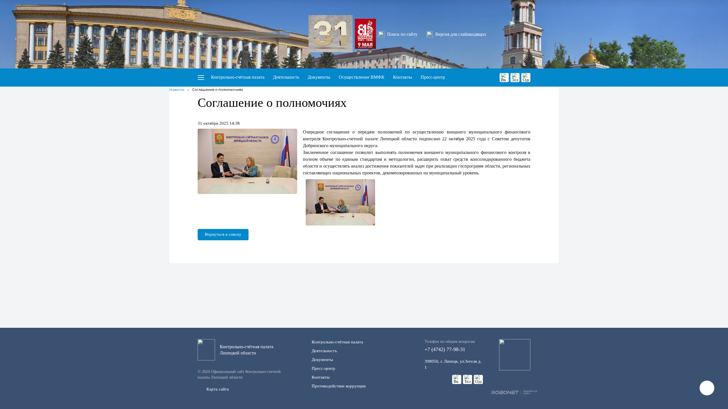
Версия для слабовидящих (460, 34)
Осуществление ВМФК (361, 77)
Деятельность (286, 77)
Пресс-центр (433, 77)
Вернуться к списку (223, 234)
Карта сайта (217, 389)
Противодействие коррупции (339, 386)
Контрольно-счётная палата (237, 77)
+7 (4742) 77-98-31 (450, 345)
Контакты (402, 77)
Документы (319, 77)
